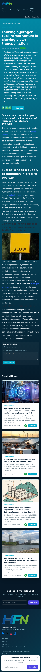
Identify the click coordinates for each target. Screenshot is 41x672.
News (12, 10)
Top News (4, 10)
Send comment (9, 362)
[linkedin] (15, 633)
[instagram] (11, 633)
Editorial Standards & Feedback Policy (14, 647)
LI (9, 107)
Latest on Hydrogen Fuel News (11, 23)
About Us (5, 638)
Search (25, 10)
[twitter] (7, 633)
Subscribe (35, 17)
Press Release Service (9, 654)
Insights (18, 10)
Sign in (27, 17)
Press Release (32, 10)
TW (6, 107)
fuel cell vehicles (15, 195)
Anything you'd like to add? (15, 350)
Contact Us (5, 644)
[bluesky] (3, 633)
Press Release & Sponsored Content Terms (16, 651)
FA (3, 107)
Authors (4, 641)
